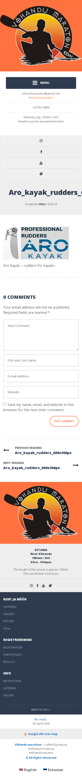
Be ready (40, 719)
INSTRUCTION (12, 681)
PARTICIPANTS (12, 655)
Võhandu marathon (28, 745)
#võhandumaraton (41, 98)
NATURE (8, 621)
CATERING (9, 607)
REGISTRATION (12, 647)
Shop (6, 628)
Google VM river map (42, 734)
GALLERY (8, 614)
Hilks (42, 204)
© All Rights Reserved (41, 758)
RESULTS (9, 662)
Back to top (39, 709)
